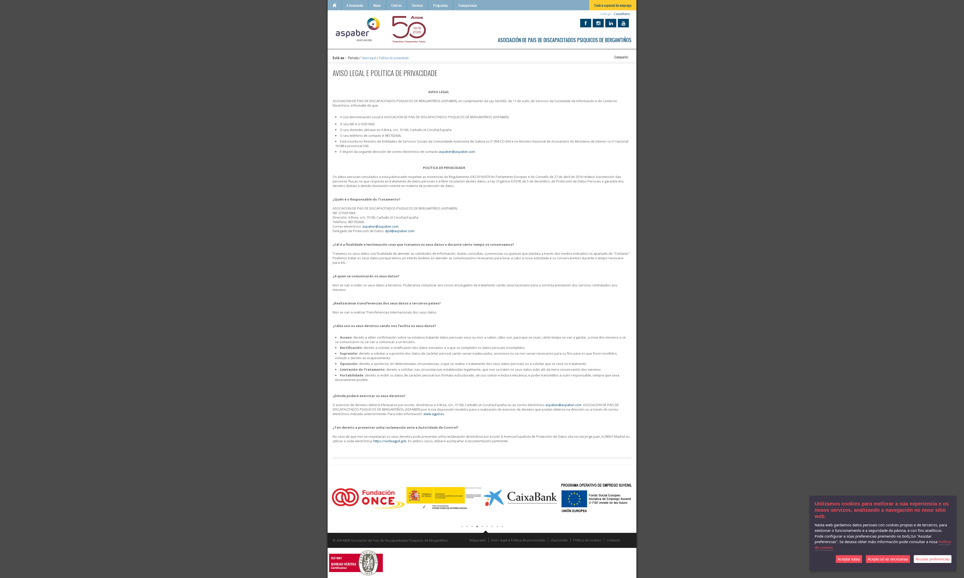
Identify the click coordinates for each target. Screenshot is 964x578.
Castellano (622, 14)
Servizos (417, 5)
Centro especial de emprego (612, 5)
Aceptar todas (848, 559)
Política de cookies (587, 540)
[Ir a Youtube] (623, 23)
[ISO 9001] (356, 562)
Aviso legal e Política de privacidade (518, 540)
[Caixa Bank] (520, 497)
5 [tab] (482, 526)
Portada (334, 5)
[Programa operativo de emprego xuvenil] (596, 497)
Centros (396, 5)
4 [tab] (476, 526)
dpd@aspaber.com (399, 231)
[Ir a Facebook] (585, 23)
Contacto (613, 540)
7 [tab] (492, 526)
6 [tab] (487, 526)
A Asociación (355, 5)
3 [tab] (471, 526)
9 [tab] (502, 526)
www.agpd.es (434, 414)
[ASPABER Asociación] (358, 29)
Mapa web (478, 540)
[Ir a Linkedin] (610, 23)
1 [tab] (461, 526)
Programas (440, 5)
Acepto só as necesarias (888, 559)
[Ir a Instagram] (598, 23)
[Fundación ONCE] (368, 497)
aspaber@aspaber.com (457, 151)
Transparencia (467, 5)
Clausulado (559, 540)
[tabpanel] (368, 500)
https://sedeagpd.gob (389, 441)
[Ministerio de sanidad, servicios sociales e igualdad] (444, 497)
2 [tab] (466, 526)
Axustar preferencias (933, 559)
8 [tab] (497, 526)
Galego (605, 14)
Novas (377, 5)
